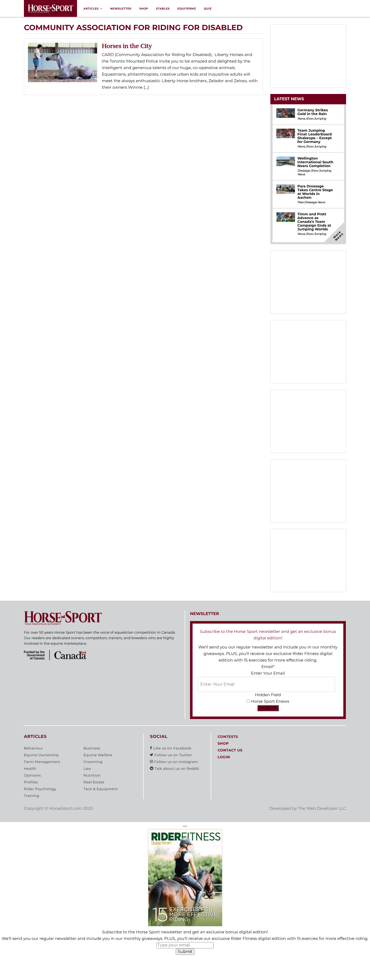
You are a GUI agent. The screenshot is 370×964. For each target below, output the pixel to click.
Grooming (93, 761)
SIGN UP (268, 707)
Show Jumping (316, 119)
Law (87, 768)
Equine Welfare (98, 755)
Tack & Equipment (101, 789)
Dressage (303, 171)
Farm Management (42, 761)
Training (31, 795)
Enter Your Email (268, 673)
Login (223, 757)
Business (92, 748)
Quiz (208, 8)
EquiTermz (186, 8)
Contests (227, 736)
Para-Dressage (306, 202)
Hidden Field (268, 695)
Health (30, 768)
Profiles (31, 782)
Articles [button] (91, 8)
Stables (163, 8)
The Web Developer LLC (322, 808)
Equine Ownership (41, 755)
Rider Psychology (40, 789)
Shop (143, 8)
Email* (267, 667)
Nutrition (92, 775)
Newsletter (120, 8)
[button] (185, 826)
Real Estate (94, 782)
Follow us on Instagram (175, 761)
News (301, 119)
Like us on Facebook (171, 748)
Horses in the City (127, 46)
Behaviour (33, 748)
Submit (185, 951)
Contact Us (229, 750)
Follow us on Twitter (172, 755)
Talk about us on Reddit (176, 768)
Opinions (32, 775)
